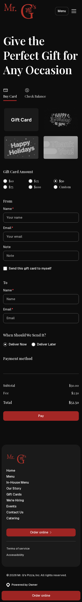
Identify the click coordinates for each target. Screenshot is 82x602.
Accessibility (15, 555)
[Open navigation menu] (74, 11)
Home (10, 470)
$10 (11, 181)
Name (8, 209)
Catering (12, 518)
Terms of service (18, 548)
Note (7, 247)
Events (11, 506)
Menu (62, 11)
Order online (41, 595)
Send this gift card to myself (30, 268)
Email (8, 228)
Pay (41, 416)
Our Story (13, 488)
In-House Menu (17, 482)
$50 (61, 181)
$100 (37, 187)
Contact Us (14, 512)
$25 (36, 181)
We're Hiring (15, 500)
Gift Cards (14, 494)
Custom (65, 187)
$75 (11, 187)
